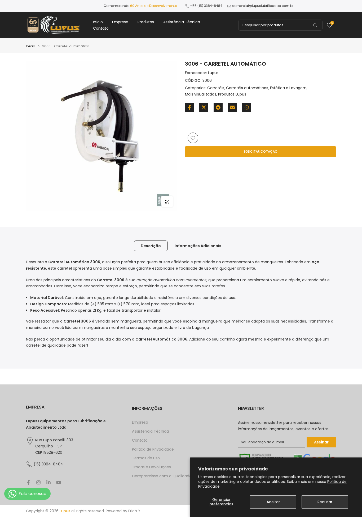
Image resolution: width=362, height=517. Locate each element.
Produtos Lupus (232, 94)
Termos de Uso (146, 458)
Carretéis (215, 88)
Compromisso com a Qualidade (162, 476)
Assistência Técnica (181, 22)
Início (98, 22)
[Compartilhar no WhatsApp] (246, 107)
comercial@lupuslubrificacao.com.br (262, 5)
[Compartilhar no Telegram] (218, 107)
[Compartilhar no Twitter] (203, 107)
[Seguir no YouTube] (58, 482)
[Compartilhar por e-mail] (232, 107)
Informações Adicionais (198, 245)
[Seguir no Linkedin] (48, 482)
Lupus (213, 72)
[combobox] (280, 25)
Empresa (120, 22)
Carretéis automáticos (247, 88)
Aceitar (273, 502)
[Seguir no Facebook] (28, 482)
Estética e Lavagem (288, 88)
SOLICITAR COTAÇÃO (260, 151)
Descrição (151, 245)
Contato (101, 28)
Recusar (324, 502)
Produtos (146, 22)
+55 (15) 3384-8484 (206, 5)
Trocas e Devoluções (151, 467)
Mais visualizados (200, 94)
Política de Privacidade (153, 449)
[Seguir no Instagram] (38, 482)
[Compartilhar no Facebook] (189, 107)
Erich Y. (134, 511)
